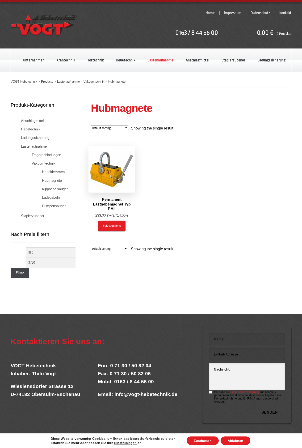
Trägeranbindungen (46, 155)
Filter (20, 272)
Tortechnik (95, 60)
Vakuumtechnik (43, 163)
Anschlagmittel (197, 60)
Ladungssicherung (271, 60)
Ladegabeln (51, 197)
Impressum (232, 13)
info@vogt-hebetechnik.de (145, 394)
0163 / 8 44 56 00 (196, 32)
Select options (112, 225)
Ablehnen (235, 441)
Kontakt (285, 13)
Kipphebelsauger (55, 189)
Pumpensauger (54, 206)
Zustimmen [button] (203, 441)
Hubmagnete (52, 180)
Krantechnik (65, 60)
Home (210, 13)
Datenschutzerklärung (245, 392)
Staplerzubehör (233, 60)
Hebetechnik (125, 60)
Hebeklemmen (53, 172)
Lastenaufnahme (160, 60)
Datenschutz (260, 13)
